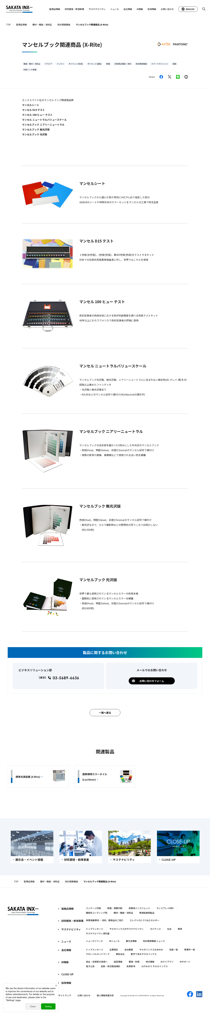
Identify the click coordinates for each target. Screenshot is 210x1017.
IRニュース (114, 940)
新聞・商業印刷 (114, 908)
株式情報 (150, 961)
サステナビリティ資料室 (97, 933)
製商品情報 (54, 9)
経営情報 (118, 961)
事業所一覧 (189, 949)
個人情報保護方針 (105, 995)
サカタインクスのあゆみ (151, 949)
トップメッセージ (94, 928)
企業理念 (113, 949)
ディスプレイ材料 (165, 908)
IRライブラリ (167, 961)
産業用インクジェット (139, 908)
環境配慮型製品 (146, 912)
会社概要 (128, 949)
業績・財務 (134, 961)
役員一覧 (173, 949)
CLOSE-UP (67, 974)
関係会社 (120, 954)
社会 (169, 928)
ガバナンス (155, 928)
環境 (180, 928)
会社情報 (127, 9)
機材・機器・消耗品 (123, 912)
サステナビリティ (97, 9)
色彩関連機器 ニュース (154, 940)
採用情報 (152, 9)
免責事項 (131, 966)
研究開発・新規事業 (74, 9)
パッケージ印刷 (93, 908)
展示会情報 (131, 940)
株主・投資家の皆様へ (96, 961)
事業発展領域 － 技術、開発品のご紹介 (104, 920)
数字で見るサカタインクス (144, 954)
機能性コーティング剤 (96, 912)
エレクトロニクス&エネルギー (144, 920)
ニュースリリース (94, 940)
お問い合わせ (167, 9)
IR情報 (140, 9)
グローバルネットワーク (98, 954)
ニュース (114, 9)
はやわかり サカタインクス (154, 966)
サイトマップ (64, 995)
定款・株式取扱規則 (110, 966)
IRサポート (185, 961)
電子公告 (90, 966)
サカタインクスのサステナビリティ (126, 928)
